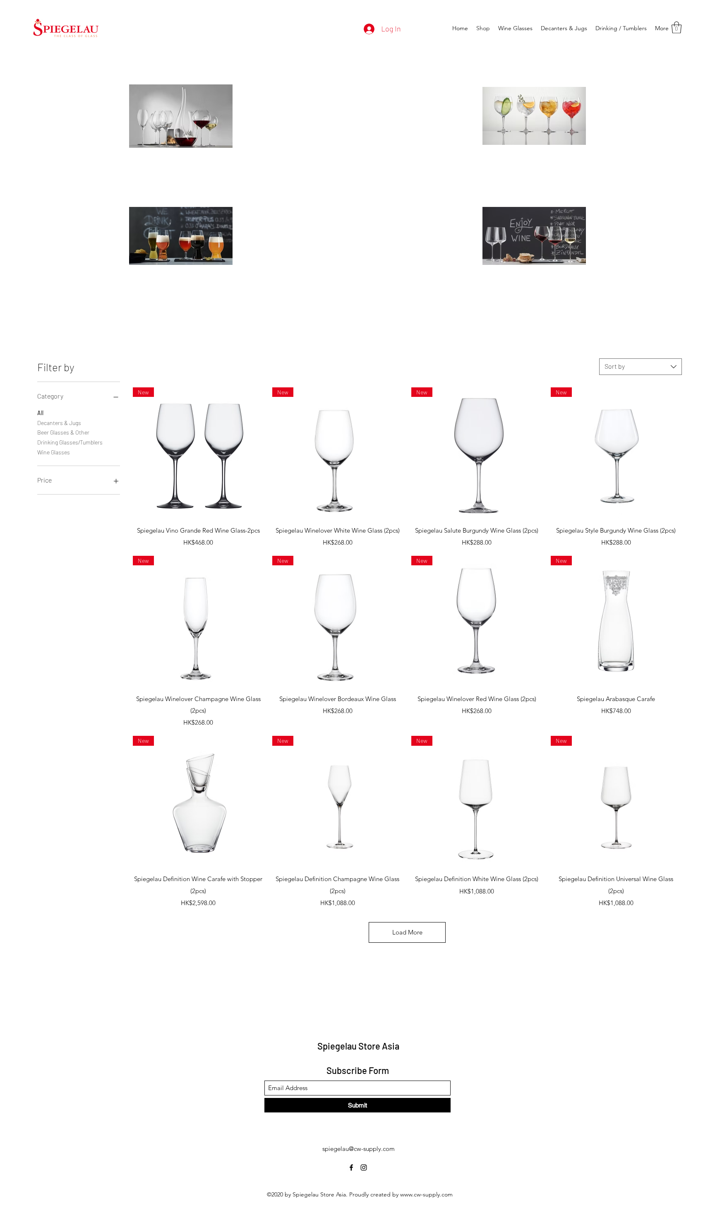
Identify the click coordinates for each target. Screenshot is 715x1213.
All (40, 412)
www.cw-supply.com (426, 1194)
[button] (676, 28)
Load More (407, 932)
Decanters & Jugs (59, 422)
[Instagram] (364, 1167)
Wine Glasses (53, 452)
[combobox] (640, 366)
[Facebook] (351, 1167)
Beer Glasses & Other (63, 432)
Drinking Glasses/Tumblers (70, 442)
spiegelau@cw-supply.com (358, 1149)
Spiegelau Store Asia (358, 1045)
